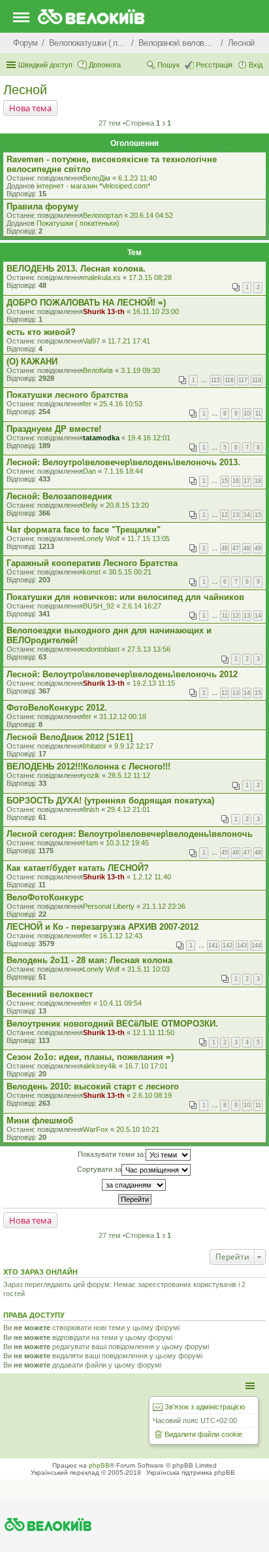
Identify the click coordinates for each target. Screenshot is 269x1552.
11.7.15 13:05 (148, 538)
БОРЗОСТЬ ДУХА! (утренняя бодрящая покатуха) (110, 800)
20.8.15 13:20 (127, 505)
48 (247, 548)
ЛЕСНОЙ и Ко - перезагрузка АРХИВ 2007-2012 (102, 927)
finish (91, 809)
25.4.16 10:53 (120, 404)
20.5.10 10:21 (137, 1129)
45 (224, 852)
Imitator (94, 746)
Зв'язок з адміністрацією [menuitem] (205, 1407)
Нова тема (30, 108)
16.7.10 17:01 (146, 1066)
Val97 (91, 341)
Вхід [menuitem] (255, 65)
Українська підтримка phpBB (190, 1472)
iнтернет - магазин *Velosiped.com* (93, 186)
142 (227, 945)
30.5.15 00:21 (129, 572)
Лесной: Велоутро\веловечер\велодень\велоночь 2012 (122, 674)
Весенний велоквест (50, 994)
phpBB (99, 1465)
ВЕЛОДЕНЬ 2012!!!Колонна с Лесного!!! (88, 766)
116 (229, 380)
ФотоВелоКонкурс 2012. (57, 708)
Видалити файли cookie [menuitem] (203, 1434)
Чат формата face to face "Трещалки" (84, 530)
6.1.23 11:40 (137, 178)
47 (235, 548)
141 (213, 945)
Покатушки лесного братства (67, 395)
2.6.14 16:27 (141, 606)
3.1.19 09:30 (140, 370)
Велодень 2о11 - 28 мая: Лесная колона (89, 960)
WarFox (95, 1129)
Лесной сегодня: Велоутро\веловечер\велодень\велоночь (130, 834)
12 (224, 515)
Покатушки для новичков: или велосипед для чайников (125, 597)
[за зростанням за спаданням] (134, 1185)
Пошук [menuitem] (168, 65)
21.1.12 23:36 (163, 906)
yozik (91, 775)
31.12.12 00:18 (122, 716)
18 (258, 481)
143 (242, 945)
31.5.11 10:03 (148, 969)
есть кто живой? (41, 332)
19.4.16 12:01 (148, 438)
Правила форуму (42, 206)
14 (247, 515)
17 (247, 481)
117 (242, 380)
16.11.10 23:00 (156, 311)
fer (87, 404)
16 (235, 481)
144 (256, 945)
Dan (89, 471)
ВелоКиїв (98, 370)
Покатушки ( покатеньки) (78, 223)
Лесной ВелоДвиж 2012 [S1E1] (70, 737)
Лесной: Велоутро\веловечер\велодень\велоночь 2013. (123, 462)
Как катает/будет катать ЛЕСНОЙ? (78, 868)
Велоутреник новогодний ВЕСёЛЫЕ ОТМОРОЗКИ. (112, 1024)
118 (256, 380)
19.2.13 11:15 (154, 683)
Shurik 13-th (104, 311)
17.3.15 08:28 (150, 277)
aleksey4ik (100, 1066)
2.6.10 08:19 (152, 1095)
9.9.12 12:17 (133, 746)
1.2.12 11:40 (152, 877)
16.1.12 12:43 (120, 936)
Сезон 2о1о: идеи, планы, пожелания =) (90, 1057)
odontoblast (101, 649)
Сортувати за (99, 1169)
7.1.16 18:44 (123, 471)
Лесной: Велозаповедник (59, 496)
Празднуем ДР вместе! (54, 429)
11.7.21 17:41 (129, 341)
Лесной (25, 89)
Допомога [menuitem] (105, 65)
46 (224, 548)
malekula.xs (102, 277)
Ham (90, 843)
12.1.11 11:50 (153, 1032)
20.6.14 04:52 (151, 215)
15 (224, 481)
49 (258, 548)
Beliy (90, 505)
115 (215, 380)
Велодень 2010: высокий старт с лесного (93, 1086)
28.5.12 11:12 (129, 775)
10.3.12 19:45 (127, 843)
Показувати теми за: (112, 1154)
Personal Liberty (108, 906)
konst (92, 572)
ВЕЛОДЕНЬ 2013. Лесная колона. (76, 268)
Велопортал (102, 215)
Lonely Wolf (101, 538)
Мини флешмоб (40, 1120)
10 (247, 413)
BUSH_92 (98, 606)
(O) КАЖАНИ (32, 361)
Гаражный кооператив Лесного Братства (92, 563)
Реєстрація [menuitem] (214, 65)
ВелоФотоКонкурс (45, 897)
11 (258, 413)
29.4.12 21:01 (128, 809)
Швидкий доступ (45, 65)
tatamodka (101, 438)
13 (235, 515)
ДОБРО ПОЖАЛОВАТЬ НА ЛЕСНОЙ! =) (86, 303)
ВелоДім (96, 178)
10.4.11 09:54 (120, 1003)
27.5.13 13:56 (148, 649)
